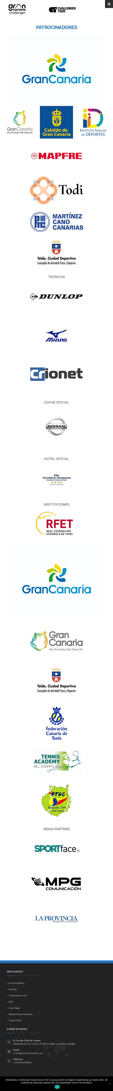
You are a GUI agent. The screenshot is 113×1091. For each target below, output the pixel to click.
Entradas (13, 989)
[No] (109, 1083)
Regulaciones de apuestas (21, 1014)
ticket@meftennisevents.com (28, 1053)
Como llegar (14, 1008)
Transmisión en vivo (18, 995)
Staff (11, 1001)
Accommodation (16, 983)
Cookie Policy (15, 1020)
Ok (57, 1087)
